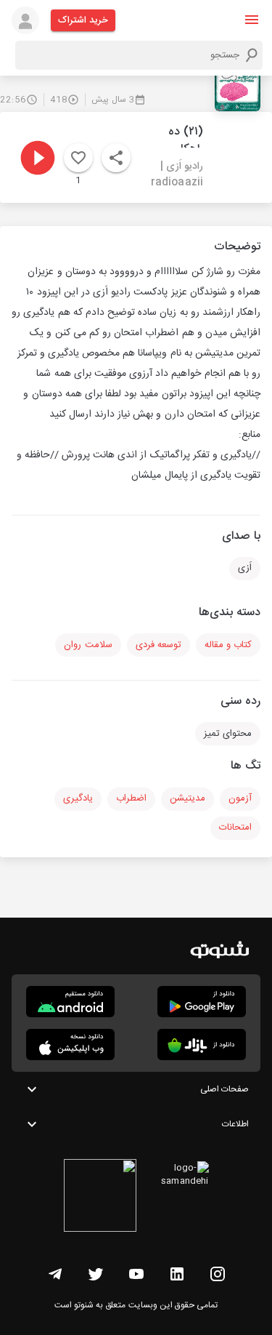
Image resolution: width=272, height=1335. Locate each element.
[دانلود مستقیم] (70, 1001)
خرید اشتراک (83, 20)
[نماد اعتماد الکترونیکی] (100, 1197)
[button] (251, 19)
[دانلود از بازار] (201, 1044)
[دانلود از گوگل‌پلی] (201, 1001)
